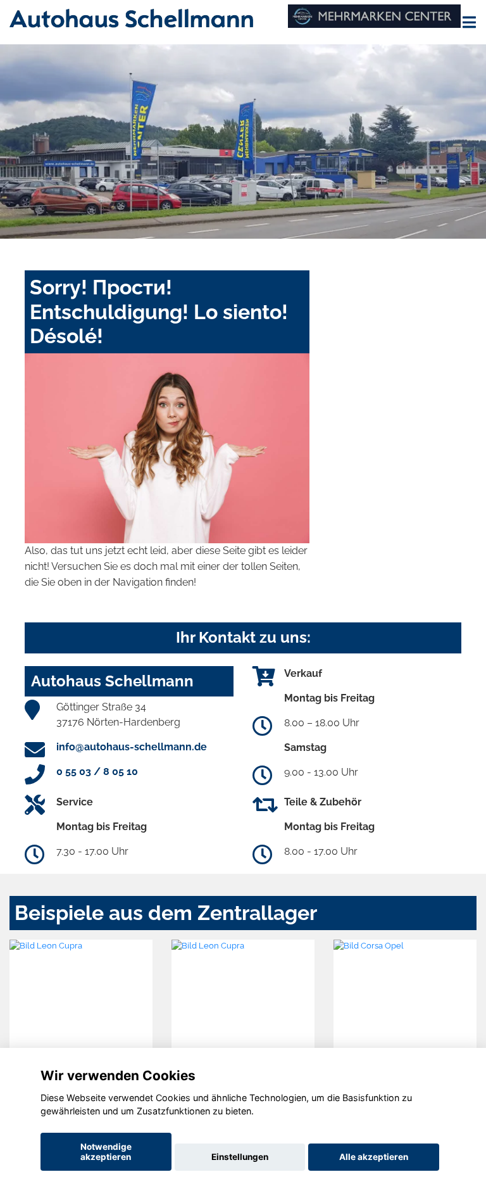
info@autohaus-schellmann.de (131, 747)
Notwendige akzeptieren (106, 1152)
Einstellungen (239, 1157)
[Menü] (469, 22)
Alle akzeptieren (373, 1157)
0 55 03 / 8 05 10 (97, 772)
